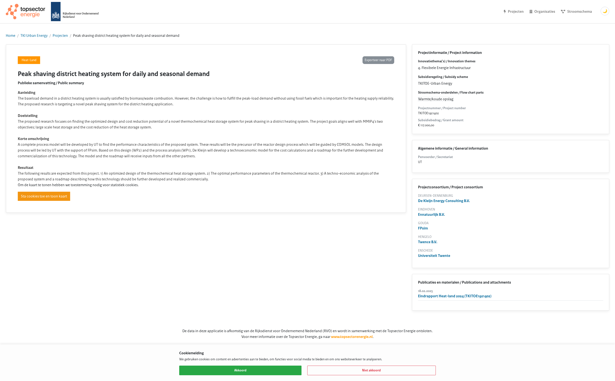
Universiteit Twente (434, 256)
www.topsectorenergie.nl (352, 337)
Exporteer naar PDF (378, 60)
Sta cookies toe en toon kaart (44, 196)
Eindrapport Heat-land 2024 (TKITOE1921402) (454, 296)
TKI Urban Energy (34, 36)
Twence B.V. (427, 242)
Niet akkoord (371, 370)
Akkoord (240, 370)
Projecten (60, 36)
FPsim (423, 228)
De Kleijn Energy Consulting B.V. (444, 201)
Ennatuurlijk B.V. (431, 214)
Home (10, 36)
